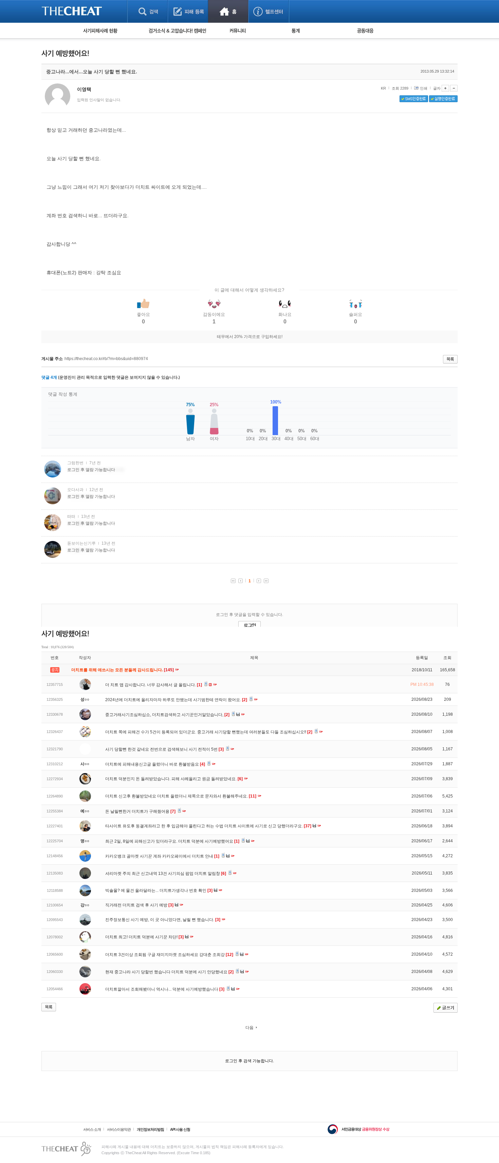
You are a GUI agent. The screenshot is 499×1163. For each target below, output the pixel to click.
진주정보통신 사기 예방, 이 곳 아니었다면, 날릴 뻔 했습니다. (162, 919)
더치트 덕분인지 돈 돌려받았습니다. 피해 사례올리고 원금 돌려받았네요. (174, 778)
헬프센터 (268, 11)
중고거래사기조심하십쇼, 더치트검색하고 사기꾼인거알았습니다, (167, 714)
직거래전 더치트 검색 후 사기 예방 (139, 905)
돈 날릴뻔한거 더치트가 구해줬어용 (140, 811)
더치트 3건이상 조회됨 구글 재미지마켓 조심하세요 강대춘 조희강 (169, 954)
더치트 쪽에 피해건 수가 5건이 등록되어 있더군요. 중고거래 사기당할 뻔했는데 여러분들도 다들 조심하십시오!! (208, 732)
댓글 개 (49, 377)
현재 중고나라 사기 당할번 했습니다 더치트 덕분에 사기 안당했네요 (169, 972)
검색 (147, 11)
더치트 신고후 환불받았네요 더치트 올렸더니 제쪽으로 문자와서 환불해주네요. (180, 796)
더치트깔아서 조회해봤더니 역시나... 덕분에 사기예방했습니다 (164, 989)
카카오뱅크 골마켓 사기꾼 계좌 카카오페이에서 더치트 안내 (162, 856)
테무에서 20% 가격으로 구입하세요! (249, 336)
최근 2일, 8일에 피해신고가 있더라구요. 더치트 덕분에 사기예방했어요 (172, 841)
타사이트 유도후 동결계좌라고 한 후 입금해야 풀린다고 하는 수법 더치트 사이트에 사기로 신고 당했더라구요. (208, 826)
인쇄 (423, 88)
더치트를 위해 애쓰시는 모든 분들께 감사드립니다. (123, 670)
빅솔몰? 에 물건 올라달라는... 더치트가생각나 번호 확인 (158, 890)
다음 (249, 1027)
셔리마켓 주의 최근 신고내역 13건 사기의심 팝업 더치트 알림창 (165, 873)
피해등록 (188, 11)
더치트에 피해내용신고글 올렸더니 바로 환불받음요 (155, 764)
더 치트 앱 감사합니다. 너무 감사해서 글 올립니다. (153, 684)
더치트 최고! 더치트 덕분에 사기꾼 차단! (144, 937)
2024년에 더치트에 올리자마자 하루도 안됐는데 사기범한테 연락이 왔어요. (176, 699)
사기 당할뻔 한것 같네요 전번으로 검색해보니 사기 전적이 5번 (164, 749)
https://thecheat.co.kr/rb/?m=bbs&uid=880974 (106, 358)
